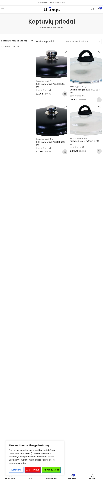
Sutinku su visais (51, 469)
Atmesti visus (32, 469)
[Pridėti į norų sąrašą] (65, 51)
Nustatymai (16, 469)
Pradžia (43, 27)
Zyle (51, 81)
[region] (34, 458)
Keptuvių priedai (42, 81)
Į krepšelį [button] (64, 94)
